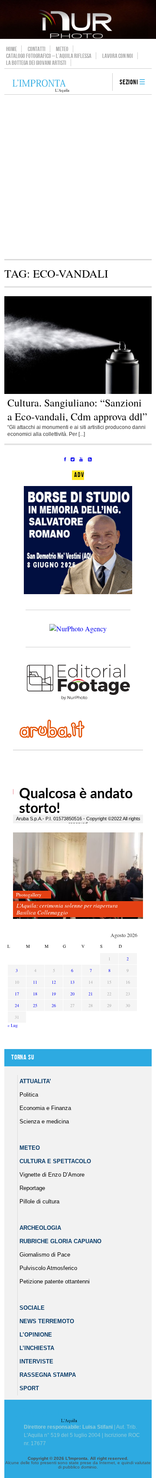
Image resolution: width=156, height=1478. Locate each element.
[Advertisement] (78, 177)
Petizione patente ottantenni (55, 1281)
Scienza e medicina (44, 1121)
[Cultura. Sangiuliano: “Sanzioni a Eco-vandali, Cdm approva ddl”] (78, 392)
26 (54, 1005)
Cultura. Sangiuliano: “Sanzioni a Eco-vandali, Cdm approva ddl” (77, 409)
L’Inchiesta (37, 1348)
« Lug (12, 1025)
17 (17, 994)
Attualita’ (35, 1081)
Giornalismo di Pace (45, 1254)
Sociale (32, 1308)
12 (54, 982)
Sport (29, 1388)
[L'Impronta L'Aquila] (41, 86)
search (102, 82)
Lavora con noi (117, 55)
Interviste (36, 1361)
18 (35, 994)
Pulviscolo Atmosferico (48, 1268)
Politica (29, 1094)
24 (17, 1005)
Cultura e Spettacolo (55, 1161)
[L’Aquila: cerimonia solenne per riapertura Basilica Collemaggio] (78, 875)
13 (72, 982)
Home (11, 48)
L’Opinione (36, 1334)
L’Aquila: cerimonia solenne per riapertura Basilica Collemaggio (67, 909)
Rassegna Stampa (48, 1375)
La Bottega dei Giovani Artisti (36, 62)
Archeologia (40, 1228)
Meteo (62, 48)
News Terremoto (47, 1321)
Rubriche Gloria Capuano (60, 1241)
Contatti (37, 48)
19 (54, 994)
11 (35, 982)
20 (72, 994)
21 (90, 994)
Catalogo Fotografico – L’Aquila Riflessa (48, 55)
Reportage (32, 1188)
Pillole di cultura (39, 1201)
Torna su (22, 1057)
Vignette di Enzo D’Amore (52, 1174)
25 (35, 1005)
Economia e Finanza (45, 1108)
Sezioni (129, 82)
